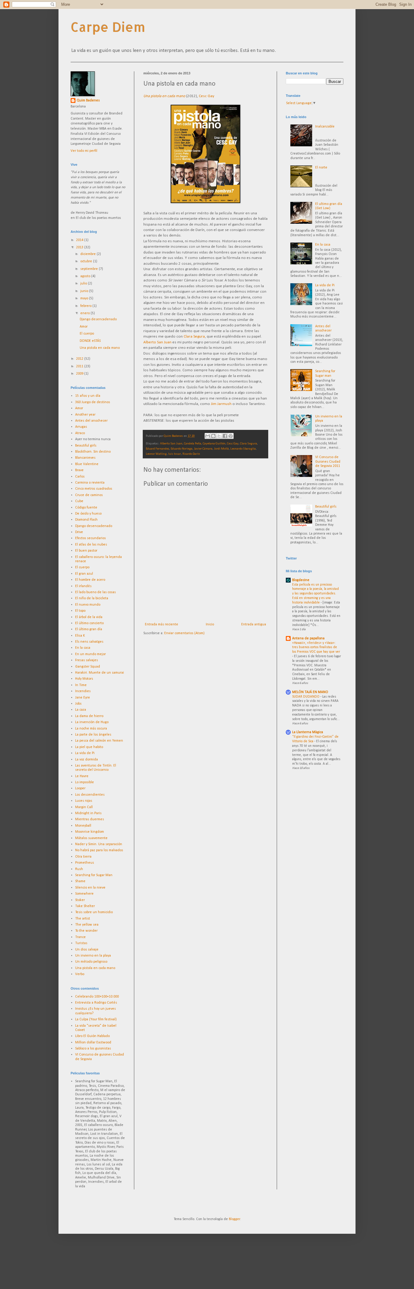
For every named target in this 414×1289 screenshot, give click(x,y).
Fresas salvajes (86, 660)
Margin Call (84, 807)
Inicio (210, 624)
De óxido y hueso (88, 513)
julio (84, 283)
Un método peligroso (91, 962)
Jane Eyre (82, 697)
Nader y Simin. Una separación (98, 844)
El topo (80, 611)
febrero (86, 306)
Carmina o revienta (90, 483)
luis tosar (174, 454)
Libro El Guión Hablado (92, 1036)
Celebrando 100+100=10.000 (97, 996)
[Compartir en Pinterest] (231, 436)
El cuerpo (87, 333)
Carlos (80, 476)
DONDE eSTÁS (90, 341)
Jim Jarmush (221, 404)
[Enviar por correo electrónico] (208, 436)
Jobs (78, 704)
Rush (79, 869)
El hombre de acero (90, 580)
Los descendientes (90, 795)
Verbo (79, 974)
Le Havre (81, 776)
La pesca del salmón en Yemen (99, 741)
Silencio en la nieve (90, 887)
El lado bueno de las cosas (95, 592)
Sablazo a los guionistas (93, 1048)
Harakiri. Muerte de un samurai (99, 673)
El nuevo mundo (87, 605)
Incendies (83, 691)
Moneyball (83, 826)
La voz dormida (86, 759)
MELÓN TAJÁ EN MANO (310, 692)
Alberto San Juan (157, 342)
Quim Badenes (88, 100)
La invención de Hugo (92, 722)
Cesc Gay (206, 96)
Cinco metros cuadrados (93, 489)
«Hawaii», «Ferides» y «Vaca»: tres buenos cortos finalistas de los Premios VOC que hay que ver (316, 647)
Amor (84, 326)
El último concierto (89, 623)
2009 (80, 374)
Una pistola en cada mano (100, 348)
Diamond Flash (86, 520)
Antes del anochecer (91, 421)
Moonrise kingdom (89, 832)
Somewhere (84, 894)
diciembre (88, 254)
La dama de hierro (89, 716)
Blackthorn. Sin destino (93, 452)
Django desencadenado (98, 319)
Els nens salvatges (89, 642)
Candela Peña (192, 443)
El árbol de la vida (88, 617)
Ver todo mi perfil (84, 151)
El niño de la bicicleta (91, 598)
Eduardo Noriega (181, 449)
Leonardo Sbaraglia (243, 449)
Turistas (81, 943)
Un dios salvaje (86, 949)
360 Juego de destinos (92, 402)
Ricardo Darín (191, 454)
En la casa (82, 648)
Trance (80, 937)
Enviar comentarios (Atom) (184, 633)
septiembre (89, 269)
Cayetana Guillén (214, 443)
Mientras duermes (89, 819)
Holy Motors (84, 679)
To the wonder (86, 931)
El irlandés (83, 586)
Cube (79, 501)
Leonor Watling (156, 454)
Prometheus (84, 863)
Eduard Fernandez (157, 449)
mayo (84, 298)
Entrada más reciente (161, 624)
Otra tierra (83, 857)
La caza (80, 710)
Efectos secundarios (90, 538)
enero (85, 313)
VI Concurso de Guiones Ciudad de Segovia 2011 (327, 461)
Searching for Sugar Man (93, 875)
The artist (82, 918)
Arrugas (81, 427)
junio (84, 291)
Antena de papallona (308, 638)
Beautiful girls (85, 445)
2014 (80, 240)
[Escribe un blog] (213, 436)
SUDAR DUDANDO (306, 697)
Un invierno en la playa (93, 955)
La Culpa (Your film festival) (96, 1019)
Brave (79, 470)
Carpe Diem (108, 27)
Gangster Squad (87, 666)
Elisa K (80, 636)
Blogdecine (300, 580)
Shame (80, 881)
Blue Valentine (86, 464)
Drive (79, 532)
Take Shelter (85, 906)
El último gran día (88, 629)
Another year (85, 415)
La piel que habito (89, 747)
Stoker (80, 900)
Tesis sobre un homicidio (94, 912)
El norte (321, 167)
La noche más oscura (91, 728)
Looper (80, 788)
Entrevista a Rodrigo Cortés (96, 1003)
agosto (85, 276)
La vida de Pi (85, 753)
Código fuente (86, 507)
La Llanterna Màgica (307, 732)
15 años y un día (87, 396)
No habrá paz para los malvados (99, 850)
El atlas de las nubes (91, 544)
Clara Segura (194, 336)
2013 (80, 247)
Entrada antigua (253, 624)
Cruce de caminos (89, 495)
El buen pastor (86, 551)
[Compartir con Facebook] (225, 436)
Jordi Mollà (221, 449)
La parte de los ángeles (93, 734)
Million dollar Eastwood (93, 1042)
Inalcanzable (325, 126)
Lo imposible (84, 782)
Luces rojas (83, 801)
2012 (80, 359)
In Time (81, 685)
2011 (80, 366)
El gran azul (84, 574)
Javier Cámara (203, 449)
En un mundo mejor (90, 654)
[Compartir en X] (219, 436)
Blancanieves (85, 458)
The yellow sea (86, 925)
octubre (86, 261)
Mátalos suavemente (91, 838)
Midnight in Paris (88, 813)
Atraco (80, 433)
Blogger (234, 1219)
